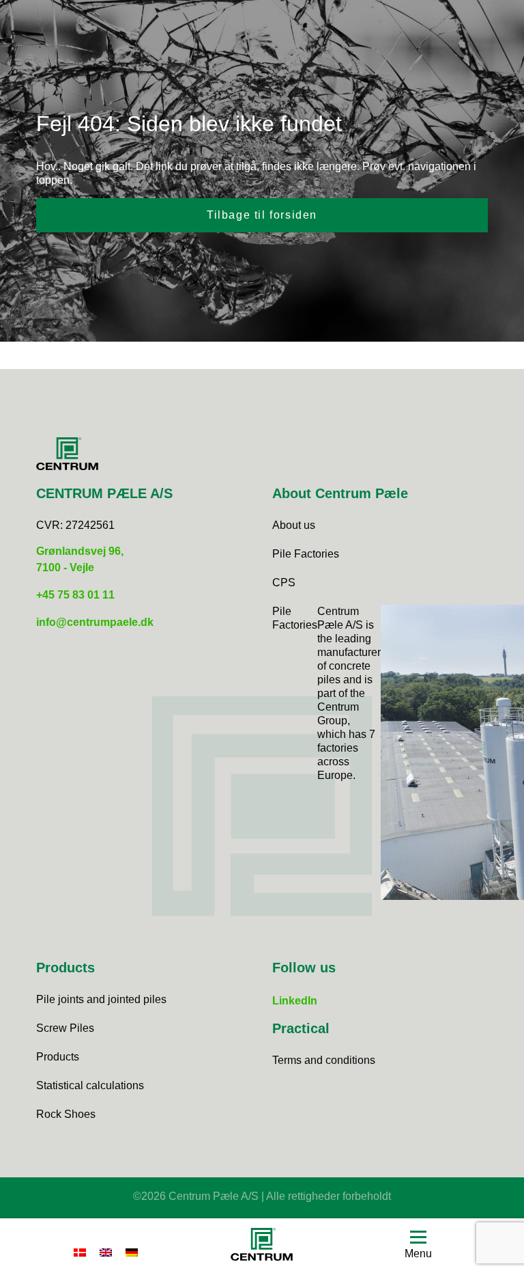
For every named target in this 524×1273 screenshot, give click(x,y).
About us (293, 525)
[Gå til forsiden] (262, 1246)
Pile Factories (305, 554)
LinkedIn (294, 1001)
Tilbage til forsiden (262, 215)
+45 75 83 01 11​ (75, 595)
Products (57, 1057)
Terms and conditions (323, 1060)
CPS (283, 582)
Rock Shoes (66, 1114)
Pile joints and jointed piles (101, 999)
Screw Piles (65, 1028)
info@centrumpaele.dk (95, 622)
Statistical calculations (90, 1085)
